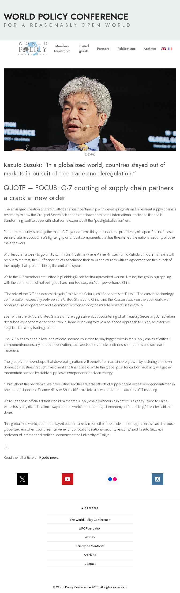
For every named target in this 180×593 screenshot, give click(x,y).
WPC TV (90, 537)
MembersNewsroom (62, 48)
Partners (103, 48)
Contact (90, 563)
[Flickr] (112, 481)
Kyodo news (48, 457)
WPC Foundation (90, 528)
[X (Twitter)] (22, 481)
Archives (150, 48)
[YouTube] (67, 481)
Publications (126, 48)
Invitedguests (84, 48)
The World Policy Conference (90, 520)
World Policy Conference (66, 16)
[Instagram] (157, 481)
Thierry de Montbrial (90, 546)
